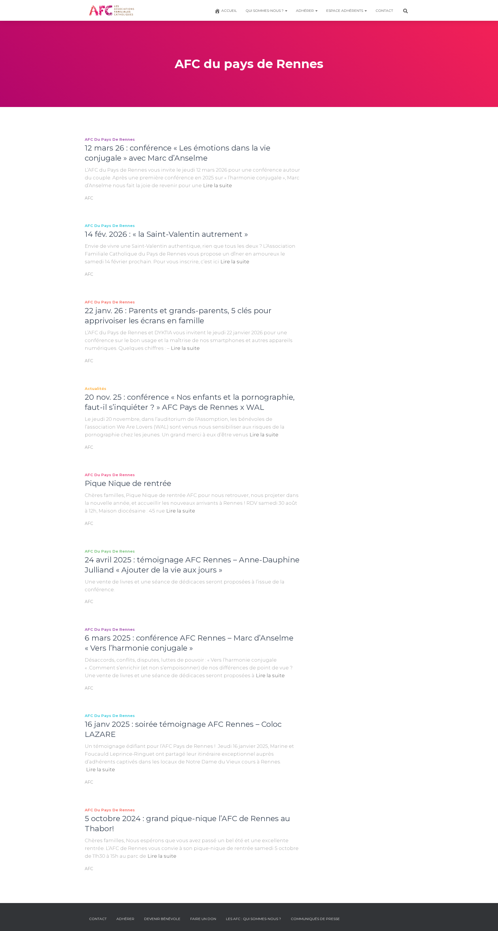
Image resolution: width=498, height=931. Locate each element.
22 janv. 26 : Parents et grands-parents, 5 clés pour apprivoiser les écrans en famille (178, 315)
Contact (384, 10)
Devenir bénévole (162, 919)
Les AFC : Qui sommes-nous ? (253, 919)
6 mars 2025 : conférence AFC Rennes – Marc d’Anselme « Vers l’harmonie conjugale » (189, 643)
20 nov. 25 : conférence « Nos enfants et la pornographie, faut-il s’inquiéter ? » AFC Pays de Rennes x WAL (190, 402)
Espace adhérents (345, 10)
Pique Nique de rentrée (128, 483)
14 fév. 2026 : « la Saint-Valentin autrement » (166, 234)
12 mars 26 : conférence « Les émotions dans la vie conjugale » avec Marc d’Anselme (177, 153)
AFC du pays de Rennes (110, 139)
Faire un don (203, 919)
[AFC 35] (111, 10)
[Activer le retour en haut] (486, 919)
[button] (285, 10)
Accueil (229, 10)
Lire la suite (217, 185)
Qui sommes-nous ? (265, 10)
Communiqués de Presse (315, 919)
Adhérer (305, 10)
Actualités (95, 388)
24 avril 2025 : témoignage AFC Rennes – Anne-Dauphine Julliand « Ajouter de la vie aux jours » (192, 565)
